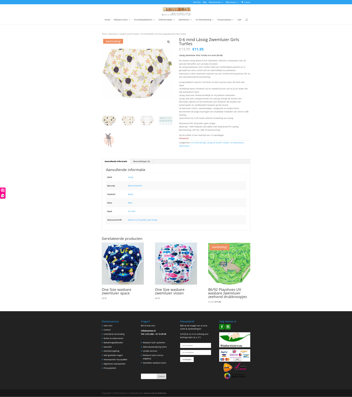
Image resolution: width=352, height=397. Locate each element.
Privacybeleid (110, 368)
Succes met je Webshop (155, 393)
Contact (107, 329)
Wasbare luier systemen (154, 342)
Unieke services (150, 351)
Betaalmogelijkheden (113, 342)
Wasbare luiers (121, 20)
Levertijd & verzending (114, 334)
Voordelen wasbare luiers (154, 362)
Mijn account (231, 2)
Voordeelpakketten (143, 20)
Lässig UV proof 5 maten (129, 34)
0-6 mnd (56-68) (147, 34)
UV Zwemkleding (203, 20)
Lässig (130, 177)
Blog (204, 2)
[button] (168, 41)
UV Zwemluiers (237, 142)
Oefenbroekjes (165, 20)
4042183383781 (135, 185)
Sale (239, 20)
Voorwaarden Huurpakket (115, 359)
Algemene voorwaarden (115, 363)
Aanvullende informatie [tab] (116, 161)
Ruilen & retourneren (113, 338)
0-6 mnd (131, 211)
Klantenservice (215, 2)
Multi (130, 202)
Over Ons (196, 2)
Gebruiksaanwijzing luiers (155, 346)
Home (107, 20)
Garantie (108, 346)
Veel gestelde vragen (113, 355)
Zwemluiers (184, 20)
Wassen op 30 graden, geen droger (143, 220)
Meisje (130, 194)
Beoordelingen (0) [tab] (141, 161)
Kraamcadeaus (224, 20)
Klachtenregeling (111, 351)
